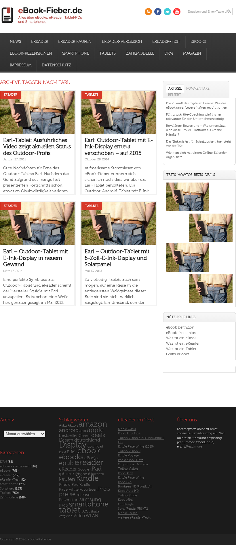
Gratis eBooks (177, 354)
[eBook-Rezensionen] (187, 272)
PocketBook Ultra (130, 460)
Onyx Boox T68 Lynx (133, 464)
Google (83, 469)
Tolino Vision (128, 469)
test (85, 511)
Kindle (87, 478)
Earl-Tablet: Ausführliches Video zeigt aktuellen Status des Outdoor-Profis (37, 146)
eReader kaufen (75, 41)
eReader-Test (166, 41)
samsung (90, 499)
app (82, 431)
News (15, 41)
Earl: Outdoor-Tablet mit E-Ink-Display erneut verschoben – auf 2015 (119, 146)
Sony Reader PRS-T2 (133, 509)
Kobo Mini (125, 500)
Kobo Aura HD (128, 491)
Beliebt (174, 95)
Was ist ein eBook (181, 338)
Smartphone (75, 53)
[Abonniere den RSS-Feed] (148, 12)
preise (67, 494)
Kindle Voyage (128, 455)
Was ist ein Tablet (181, 349)
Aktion (73, 425)
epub (66, 463)
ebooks (71, 457)
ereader (89, 462)
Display (73, 445)
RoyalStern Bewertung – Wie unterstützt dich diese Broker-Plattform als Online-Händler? (196, 130)
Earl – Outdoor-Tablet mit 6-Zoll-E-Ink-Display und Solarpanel (117, 258)
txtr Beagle (126, 504)
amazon (93, 424)
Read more (194, 446)
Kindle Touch (128, 513)
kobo (83, 490)
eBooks (198, 41)
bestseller (68, 435)
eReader (39, 41)
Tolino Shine (127, 495)
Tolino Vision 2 (129, 451)
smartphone (89, 504)
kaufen (67, 479)
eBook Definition (180, 327)
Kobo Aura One (129, 433)
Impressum (21, 65)
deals (98, 435)
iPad (96, 468)
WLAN (92, 515)
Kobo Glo (125, 482)
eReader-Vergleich (122, 41)
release (83, 494)
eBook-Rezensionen (31, 53)
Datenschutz (56, 65)
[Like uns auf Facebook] (158, 12)
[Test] (187, 211)
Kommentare (198, 89)
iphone (66, 473)
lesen (93, 490)
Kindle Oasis (127, 429)
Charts (84, 435)
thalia (95, 511)
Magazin (192, 53)
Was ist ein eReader (183, 343)
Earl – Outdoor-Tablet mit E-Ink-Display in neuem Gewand (35, 258)
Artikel (175, 89)
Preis (104, 489)
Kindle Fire (69, 484)
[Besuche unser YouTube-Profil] (177, 12)
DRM (168, 53)
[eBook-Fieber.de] (42, 24)
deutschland (87, 440)
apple (95, 430)
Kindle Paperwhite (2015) (136, 446)
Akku (63, 425)
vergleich (66, 516)
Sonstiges (7, 488)
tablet (70, 510)
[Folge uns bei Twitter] (167, 12)
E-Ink (72, 452)
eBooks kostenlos (181, 333)
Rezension (69, 499)
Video (79, 515)
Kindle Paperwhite (131, 477)
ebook (88, 450)
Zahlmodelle (140, 53)
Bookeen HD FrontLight (135, 486)
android (69, 430)
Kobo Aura (125, 473)
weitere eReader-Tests (134, 517)
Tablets (107, 53)
